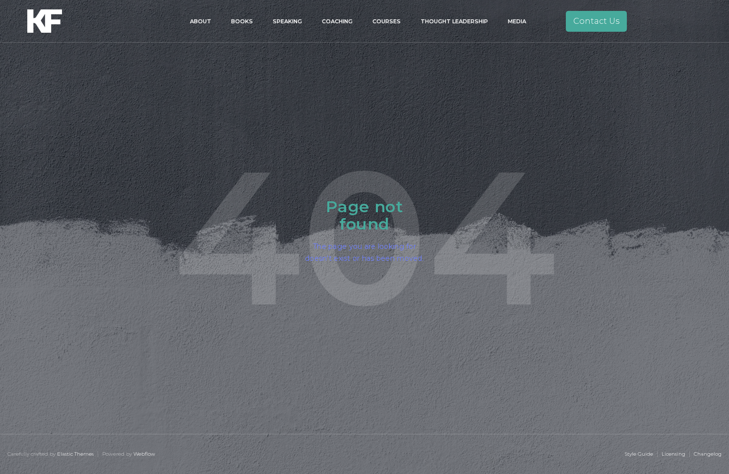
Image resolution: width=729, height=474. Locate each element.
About (200, 21)
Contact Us (596, 21)
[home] (58, 21)
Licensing (673, 454)
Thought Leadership (454, 21)
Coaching (337, 21)
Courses (386, 21)
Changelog (708, 454)
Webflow (144, 454)
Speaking (287, 21)
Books (242, 21)
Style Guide (639, 454)
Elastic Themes (75, 454)
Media (517, 21)
